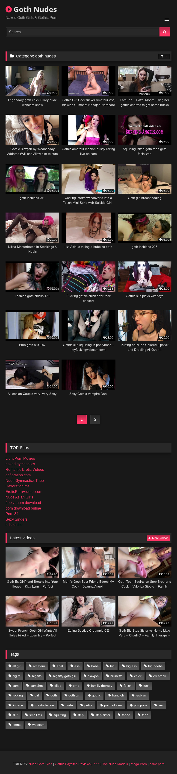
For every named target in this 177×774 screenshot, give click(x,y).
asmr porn (157, 764)
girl (37, 695)
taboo (126, 715)
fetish (128, 685)
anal (60, 666)
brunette (116, 676)
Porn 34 (12, 514)
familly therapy (101, 685)
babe (95, 666)
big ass (131, 666)
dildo (57, 685)
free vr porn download (23, 503)
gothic (96, 695)
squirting (59, 715)
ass (77, 666)
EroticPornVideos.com (24, 492)
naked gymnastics (20, 464)
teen (145, 715)
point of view (113, 705)
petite (88, 705)
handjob (118, 695)
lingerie (17, 705)
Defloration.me (18, 486)
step (80, 715)
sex (161, 705)
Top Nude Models (115, 764)
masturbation (44, 705)
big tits (36, 676)
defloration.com (18, 475)
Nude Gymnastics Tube (25, 481)
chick (138, 676)
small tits (35, 715)
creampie (160, 676)
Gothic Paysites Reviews (73, 764)
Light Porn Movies (20, 458)
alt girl (16, 666)
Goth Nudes (34, 9)
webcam (38, 724)
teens (16, 724)
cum (15, 685)
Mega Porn (139, 764)
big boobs (155, 666)
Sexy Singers (16, 519)
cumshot (36, 685)
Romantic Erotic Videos (25, 469)
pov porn (140, 705)
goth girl (74, 695)
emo (76, 685)
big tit (16, 676)
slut (15, 715)
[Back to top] (163, 760)
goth (53, 695)
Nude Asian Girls (19, 497)
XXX (96, 764)
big (112, 666)
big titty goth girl (64, 676)
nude (69, 705)
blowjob (93, 676)
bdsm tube (14, 525)
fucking (17, 695)
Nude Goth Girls (40, 764)
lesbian (141, 695)
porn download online (23, 508)
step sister (102, 715)
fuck (146, 685)
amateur (39, 666)
